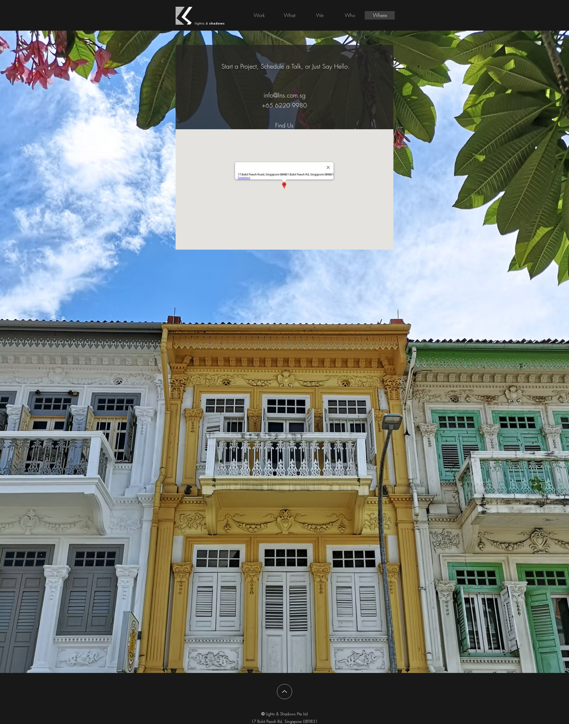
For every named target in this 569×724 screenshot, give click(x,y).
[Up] (284, 691)
